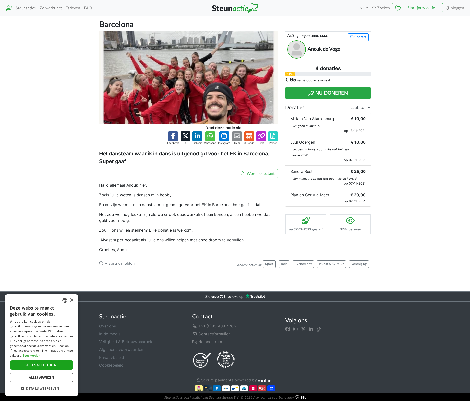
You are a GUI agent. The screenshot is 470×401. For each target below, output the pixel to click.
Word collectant (260, 174)
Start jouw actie (421, 8)
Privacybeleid (111, 357)
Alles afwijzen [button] (41, 377)
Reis (284, 264)
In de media (110, 333)
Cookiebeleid (111, 365)
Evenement (303, 264)
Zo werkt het (51, 8)
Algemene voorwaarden (121, 349)
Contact (359, 37)
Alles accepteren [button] (41, 365)
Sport (269, 264)
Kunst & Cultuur (331, 264)
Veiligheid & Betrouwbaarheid (126, 341)
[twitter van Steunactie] (303, 329)
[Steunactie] (9, 8)
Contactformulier (213, 333)
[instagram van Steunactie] (295, 329)
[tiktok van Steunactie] (319, 329)
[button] (381, 8)
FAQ (88, 8)
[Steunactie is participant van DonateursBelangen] (202, 360)
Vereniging (359, 264)
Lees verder (31, 355)
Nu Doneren (331, 93)
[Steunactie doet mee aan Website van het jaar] (226, 360)
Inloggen (456, 8)
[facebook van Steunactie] (287, 329)
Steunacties (26, 8)
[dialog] (41, 345)
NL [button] (362, 8)
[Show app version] (466, 397)
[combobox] (64, 300)
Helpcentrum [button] (209, 341)
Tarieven (73, 8)
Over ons (107, 326)
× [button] (71, 300)
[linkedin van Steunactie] (311, 329)
